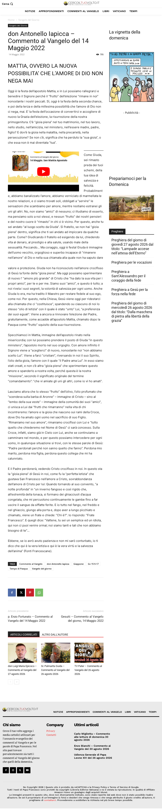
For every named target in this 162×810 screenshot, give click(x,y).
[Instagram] (13, 770)
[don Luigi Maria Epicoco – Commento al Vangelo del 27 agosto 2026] (22, 653)
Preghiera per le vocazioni (131, 262)
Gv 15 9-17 (93, 563)
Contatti (51, 735)
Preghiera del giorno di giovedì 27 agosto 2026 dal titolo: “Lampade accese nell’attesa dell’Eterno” (132, 246)
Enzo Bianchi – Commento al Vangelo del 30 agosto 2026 (92, 747)
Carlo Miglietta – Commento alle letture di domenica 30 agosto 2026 (92, 736)
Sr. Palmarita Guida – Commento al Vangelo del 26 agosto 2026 (55, 670)
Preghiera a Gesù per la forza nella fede (129, 291)
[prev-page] (10, 681)
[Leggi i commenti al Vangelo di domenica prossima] (131, 219)
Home (11, 20)
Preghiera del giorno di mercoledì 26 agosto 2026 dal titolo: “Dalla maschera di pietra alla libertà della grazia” (131, 312)
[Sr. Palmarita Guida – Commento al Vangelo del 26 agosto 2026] (55, 653)
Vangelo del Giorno (18, 25)
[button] (8, 4)
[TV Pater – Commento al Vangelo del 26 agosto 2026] (89, 653)
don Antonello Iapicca (58, 563)
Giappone (78, 563)
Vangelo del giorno (42, 568)
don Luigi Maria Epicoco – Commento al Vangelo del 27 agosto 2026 (22, 670)
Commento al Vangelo (30, 563)
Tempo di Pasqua (19, 568)
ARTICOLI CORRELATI (23, 634)
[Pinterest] (30, 592)
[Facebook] (12, 592)
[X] (21, 592)
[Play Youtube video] (43, 171)
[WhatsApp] (39, 592)
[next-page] (16, 681)
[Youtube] (27, 770)
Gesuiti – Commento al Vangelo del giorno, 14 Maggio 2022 (82, 619)
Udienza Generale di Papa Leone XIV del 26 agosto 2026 (93, 756)
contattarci (50, 800)
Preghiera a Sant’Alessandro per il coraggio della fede (128, 276)
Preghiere (117, 231)
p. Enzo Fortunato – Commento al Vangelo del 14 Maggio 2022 (30, 619)
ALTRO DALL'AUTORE (55, 634)
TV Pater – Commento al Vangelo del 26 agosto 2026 (88, 670)
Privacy (50, 731)
